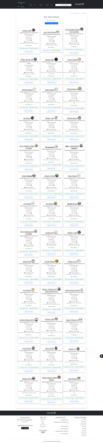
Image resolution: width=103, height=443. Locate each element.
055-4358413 (80, 308)
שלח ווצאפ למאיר (69, 398)
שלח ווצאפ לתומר (23, 48)
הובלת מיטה (84, 426)
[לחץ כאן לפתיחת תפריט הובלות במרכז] (60, 429)
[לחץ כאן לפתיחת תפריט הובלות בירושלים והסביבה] (54, 431)
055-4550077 (34, 221)
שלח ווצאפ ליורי (23, 221)
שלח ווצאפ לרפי (46, 221)
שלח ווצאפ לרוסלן (23, 279)
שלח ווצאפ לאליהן (23, 166)
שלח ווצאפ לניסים (46, 79)
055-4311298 (57, 250)
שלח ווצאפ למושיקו (46, 399)
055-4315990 (58, 338)
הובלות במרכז (64, 428)
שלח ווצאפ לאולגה (69, 250)
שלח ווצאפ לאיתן (23, 398)
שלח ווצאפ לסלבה (46, 338)
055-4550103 (58, 399)
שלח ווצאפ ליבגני (46, 250)
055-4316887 (80, 337)
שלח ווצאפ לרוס (23, 308)
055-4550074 (56, 50)
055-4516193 (35, 367)
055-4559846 (35, 279)
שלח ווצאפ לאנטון (46, 136)
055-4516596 (57, 367)
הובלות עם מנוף (83, 424)
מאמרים (51, 4)
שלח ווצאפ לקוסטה (68, 193)
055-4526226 (57, 107)
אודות (35, 4)
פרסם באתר (42, 419)
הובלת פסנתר (83, 433)
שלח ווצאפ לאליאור (68, 108)
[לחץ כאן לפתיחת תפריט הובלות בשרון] (60, 426)
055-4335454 (80, 398)
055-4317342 (80, 136)
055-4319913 (35, 48)
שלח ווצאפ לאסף (23, 337)
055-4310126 (80, 279)
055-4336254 (57, 136)
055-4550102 (34, 398)
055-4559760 (34, 308)
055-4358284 (57, 221)
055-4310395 (57, 79)
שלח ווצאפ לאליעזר (46, 279)
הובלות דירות (84, 419)
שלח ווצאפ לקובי (23, 79)
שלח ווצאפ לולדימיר (46, 193)
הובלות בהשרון (77, 13)
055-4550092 (57, 309)
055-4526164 (35, 193)
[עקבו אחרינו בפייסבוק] (43, 432)
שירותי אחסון (84, 435)
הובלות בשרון (64, 426)
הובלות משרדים (83, 423)
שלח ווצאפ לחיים (69, 49)
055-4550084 (58, 279)
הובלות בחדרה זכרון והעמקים (61, 422)
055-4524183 (80, 79)
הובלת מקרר (84, 428)
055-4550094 (35, 136)
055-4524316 (80, 49)
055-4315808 (34, 337)
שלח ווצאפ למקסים (68, 367)
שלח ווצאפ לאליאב (68, 308)
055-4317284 (34, 107)
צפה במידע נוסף (74, 53)
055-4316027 (80, 221)
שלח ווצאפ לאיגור (46, 309)
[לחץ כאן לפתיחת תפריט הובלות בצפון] (60, 420)
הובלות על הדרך (83, 432)
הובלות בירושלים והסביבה (62, 431)
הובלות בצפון (65, 420)
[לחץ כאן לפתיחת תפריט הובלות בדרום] (60, 434)
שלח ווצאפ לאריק (23, 367)
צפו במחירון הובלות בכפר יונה (51, 23)
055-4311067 (35, 166)
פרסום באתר (41, 5)
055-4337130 (80, 193)
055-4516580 (57, 165)
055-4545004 (58, 193)
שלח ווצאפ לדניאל (23, 193)
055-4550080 (34, 79)
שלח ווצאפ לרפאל (46, 107)
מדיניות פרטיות (30, 5)
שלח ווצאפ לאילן (23, 107)
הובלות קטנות (83, 421)
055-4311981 (80, 166)
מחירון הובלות (47, 5)
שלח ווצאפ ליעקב (69, 279)
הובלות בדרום (64, 433)
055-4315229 (34, 251)
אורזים (78, 4)
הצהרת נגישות (42, 424)
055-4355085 (80, 108)
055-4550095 (80, 250)
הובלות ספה (84, 430)
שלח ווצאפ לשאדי (69, 79)
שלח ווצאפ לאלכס (23, 136)
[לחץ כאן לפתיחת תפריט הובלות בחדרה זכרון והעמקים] (68, 424)
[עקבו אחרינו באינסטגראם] (41, 432)
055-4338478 (80, 367)
